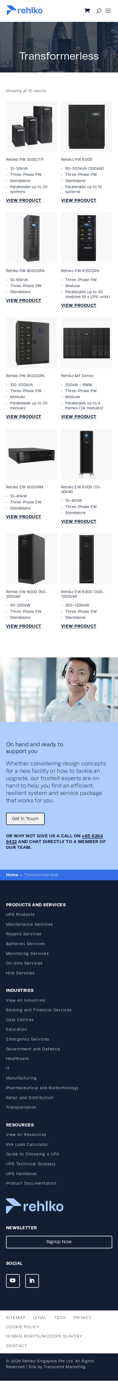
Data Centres (20, 1020)
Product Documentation (31, 1183)
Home (12, 875)
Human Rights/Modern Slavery (44, 1336)
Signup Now (59, 1241)
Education (16, 1029)
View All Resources (26, 1135)
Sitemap (16, 1318)
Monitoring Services (27, 954)
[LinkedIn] (32, 1281)
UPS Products (20, 915)
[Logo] (25, 13)
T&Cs (60, 1318)
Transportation (21, 1107)
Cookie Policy (23, 1327)
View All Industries (26, 1000)
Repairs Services (24, 934)
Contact (16, 1346)
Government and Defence (33, 1049)
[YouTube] (13, 1281)
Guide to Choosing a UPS (33, 1154)
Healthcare (17, 1059)
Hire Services (20, 973)
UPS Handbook (21, 1174)
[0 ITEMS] (92, 11)
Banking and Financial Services (39, 1010)
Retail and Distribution (30, 1098)
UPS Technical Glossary (31, 1164)
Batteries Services (25, 944)
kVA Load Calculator (27, 1145)
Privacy (83, 1318)
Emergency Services (27, 1039)
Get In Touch (25, 818)
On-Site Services (24, 963)
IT (8, 1069)
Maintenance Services (29, 924)
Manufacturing (21, 1078)
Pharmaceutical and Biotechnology (42, 1088)
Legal (40, 1318)
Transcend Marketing (65, 1367)
